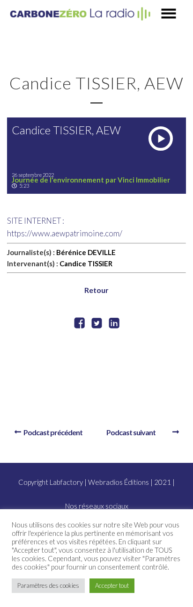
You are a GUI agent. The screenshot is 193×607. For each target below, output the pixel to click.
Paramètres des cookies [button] (48, 585)
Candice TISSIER (85, 263)
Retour (96, 289)
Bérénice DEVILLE (86, 252)
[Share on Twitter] (96, 324)
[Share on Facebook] (79, 324)
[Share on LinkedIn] (114, 324)
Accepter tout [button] (112, 585)
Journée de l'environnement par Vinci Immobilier (91, 180)
